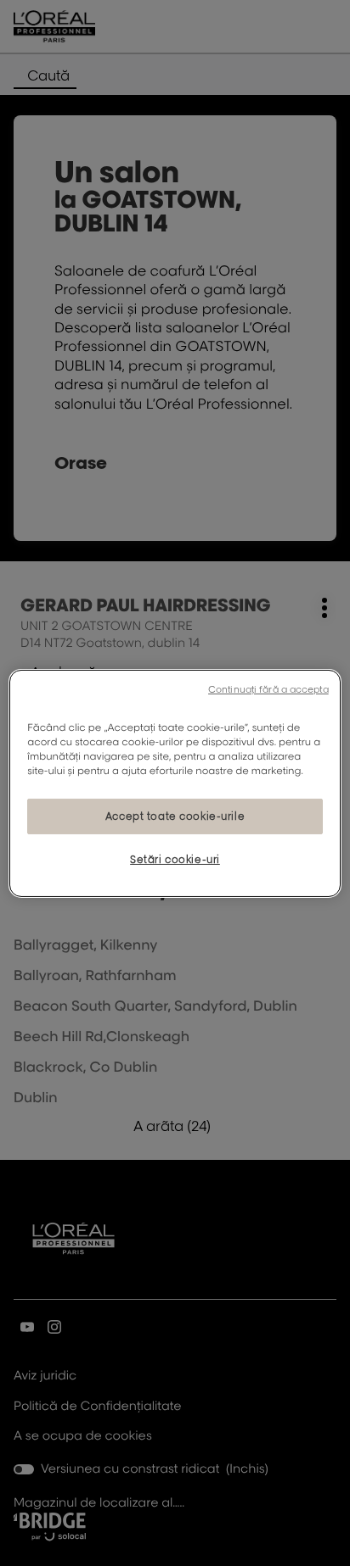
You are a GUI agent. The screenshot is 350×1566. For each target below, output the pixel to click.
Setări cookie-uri (175, 859)
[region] (174, 782)
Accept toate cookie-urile (175, 816)
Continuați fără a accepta (268, 688)
